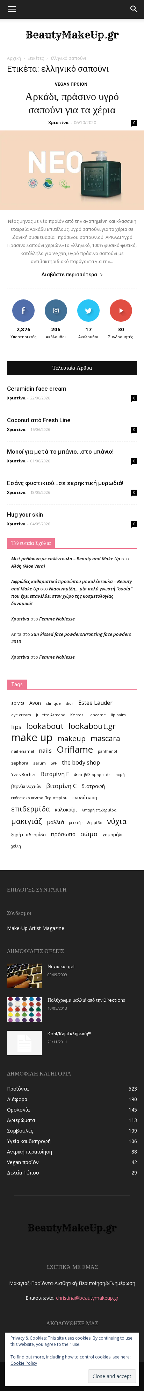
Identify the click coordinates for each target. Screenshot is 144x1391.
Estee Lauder (95, 703)
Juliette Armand (50, 714)
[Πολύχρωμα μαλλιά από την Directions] (24, 1009)
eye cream (21, 714)
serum (39, 763)
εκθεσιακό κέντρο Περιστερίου (39, 797)
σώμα (89, 833)
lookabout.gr (92, 726)
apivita (17, 703)
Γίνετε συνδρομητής (121, 304)
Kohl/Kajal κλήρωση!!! (69, 1034)
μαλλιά (55, 821)
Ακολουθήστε (56, 302)
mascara (105, 738)
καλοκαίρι (66, 809)
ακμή (120, 774)
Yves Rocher (23, 775)
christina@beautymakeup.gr (87, 1297)
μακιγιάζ (26, 821)
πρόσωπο (63, 834)
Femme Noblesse (57, 619)
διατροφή (93, 785)
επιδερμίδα (30, 808)
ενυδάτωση (84, 797)
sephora (19, 763)
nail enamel (22, 751)
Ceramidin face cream (36, 388)
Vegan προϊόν (71, 84)
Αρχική (14, 58)
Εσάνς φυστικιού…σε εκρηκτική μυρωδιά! (65, 483)
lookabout (45, 726)
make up (32, 737)
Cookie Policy (23, 1363)
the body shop (81, 762)
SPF (54, 763)
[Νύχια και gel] (24, 976)
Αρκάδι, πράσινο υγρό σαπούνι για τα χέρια (72, 104)
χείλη (16, 846)
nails (45, 750)
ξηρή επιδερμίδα (28, 835)
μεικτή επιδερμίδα (85, 822)
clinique (53, 703)
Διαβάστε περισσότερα (69, 274)
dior (69, 703)
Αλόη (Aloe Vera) (28, 566)
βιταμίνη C (61, 785)
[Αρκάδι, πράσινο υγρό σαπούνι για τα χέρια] (72, 170)
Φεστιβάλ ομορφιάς (92, 774)
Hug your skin (25, 514)
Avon (35, 703)
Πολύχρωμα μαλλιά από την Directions (86, 1000)
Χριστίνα (58, 123)
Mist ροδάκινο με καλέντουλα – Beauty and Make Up (65, 558)
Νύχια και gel (61, 967)
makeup (72, 738)
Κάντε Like (23, 302)
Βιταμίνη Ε (55, 774)
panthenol (107, 751)
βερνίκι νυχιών (26, 786)
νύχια (117, 821)
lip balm (118, 714)
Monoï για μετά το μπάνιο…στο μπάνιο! (60, 451)
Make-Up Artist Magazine (35, 928)
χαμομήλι (112, 834)
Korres (77, 714)
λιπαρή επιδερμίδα (99, 810)
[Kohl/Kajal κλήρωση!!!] (24, 1043)
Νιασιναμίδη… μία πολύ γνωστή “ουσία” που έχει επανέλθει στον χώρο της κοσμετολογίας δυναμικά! (71, 596)
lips (16, 726)
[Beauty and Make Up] (72, 35)
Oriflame (75, 749)
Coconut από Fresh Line (39, 420)
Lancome (97, 714)
